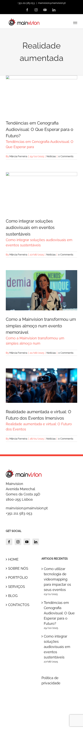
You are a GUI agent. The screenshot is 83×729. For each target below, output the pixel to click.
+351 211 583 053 (19, 513)
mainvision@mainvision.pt (52, 3)
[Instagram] (18, 542)
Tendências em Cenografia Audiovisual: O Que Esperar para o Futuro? (41, 82)
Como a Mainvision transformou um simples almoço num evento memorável (41, 274)
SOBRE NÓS (18, 568)
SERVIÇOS (16, 587)
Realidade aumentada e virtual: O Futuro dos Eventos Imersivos (41, 372)
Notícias (41, 109)
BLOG (13, 596)
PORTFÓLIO (18, 577)
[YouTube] (27, 542)
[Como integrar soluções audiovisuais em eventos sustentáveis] (41, 192)
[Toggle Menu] (75, 23)
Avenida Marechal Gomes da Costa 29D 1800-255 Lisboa (23, 494)
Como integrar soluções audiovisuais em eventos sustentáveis (41, 179)
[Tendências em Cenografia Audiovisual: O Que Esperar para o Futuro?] (41, 94)
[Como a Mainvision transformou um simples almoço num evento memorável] (41, 290)
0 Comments (65, 156)
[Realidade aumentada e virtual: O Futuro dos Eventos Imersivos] (41, 385)
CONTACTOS (18, 605)
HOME (13, 559)
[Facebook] (9, 542)
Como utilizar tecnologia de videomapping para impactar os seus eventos (57, 579)
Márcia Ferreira (18, 156)
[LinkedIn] (35, 542)
